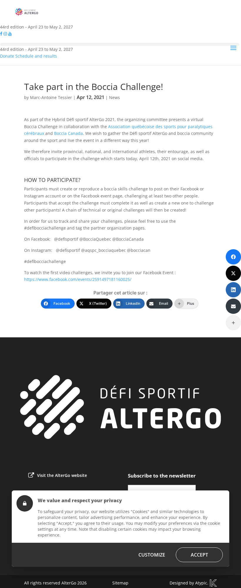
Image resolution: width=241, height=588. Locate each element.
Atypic (201, 583)
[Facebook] (233, 256)
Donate (7, 56)
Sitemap (120, 583)
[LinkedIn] (233, 289)
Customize (151, 555)
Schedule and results (36, 56)
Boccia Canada (68, 133)
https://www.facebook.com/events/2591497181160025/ (77, 279)
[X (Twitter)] (233, 273)
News (114, 97)
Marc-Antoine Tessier (51, 97)
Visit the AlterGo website (62, 475)
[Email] (233, 306)
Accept (199, 555)
